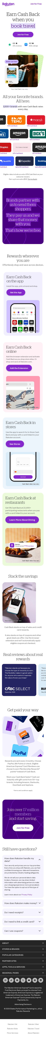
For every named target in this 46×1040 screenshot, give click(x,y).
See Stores (15, 444)
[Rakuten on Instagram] (5, 980)
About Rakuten (33, 1033)
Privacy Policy (27, 895)
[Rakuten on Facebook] (17, 980)
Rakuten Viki (12, 1024)
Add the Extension (19, 368)
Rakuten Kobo (12, 1028)
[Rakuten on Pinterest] (34, 980)
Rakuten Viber (33, 1024)
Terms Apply (32, 179)
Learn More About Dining (22, 519)
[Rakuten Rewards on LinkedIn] (40, 980)
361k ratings (33, 46)
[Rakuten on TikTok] (11, 980)
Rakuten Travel (33, 1028)
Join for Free (36, 4)
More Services (12, 1033)
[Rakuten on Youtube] (28, 980)
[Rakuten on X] (23, 980)
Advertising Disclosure (23, 1004)
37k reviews (17, 46)
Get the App (16, 292)
